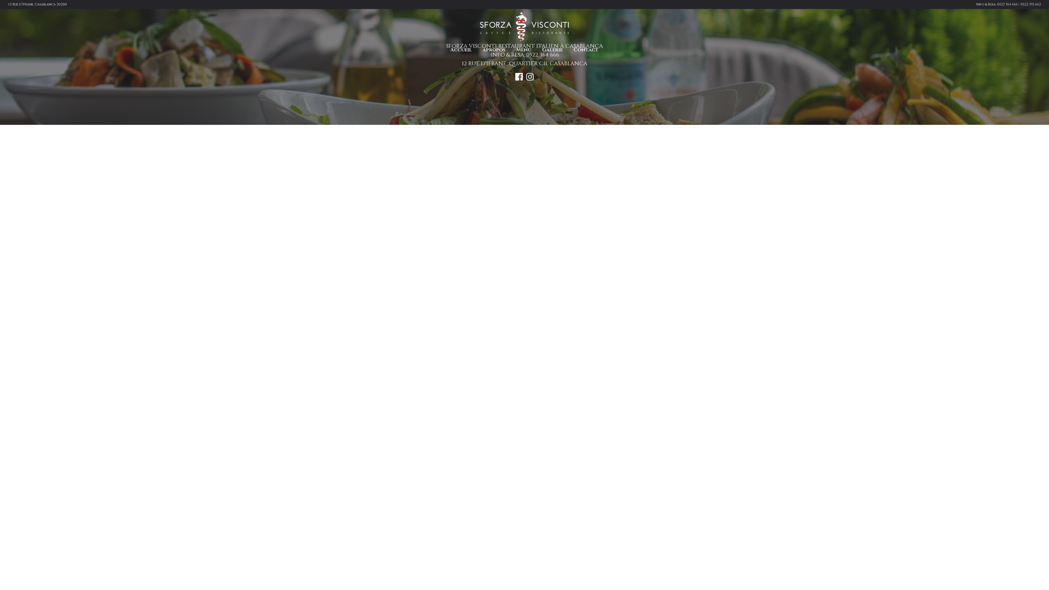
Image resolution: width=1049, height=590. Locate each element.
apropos (494, 49)
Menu (523, 49)
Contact (586, 49)
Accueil (461, 49)
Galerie (552, 49)
